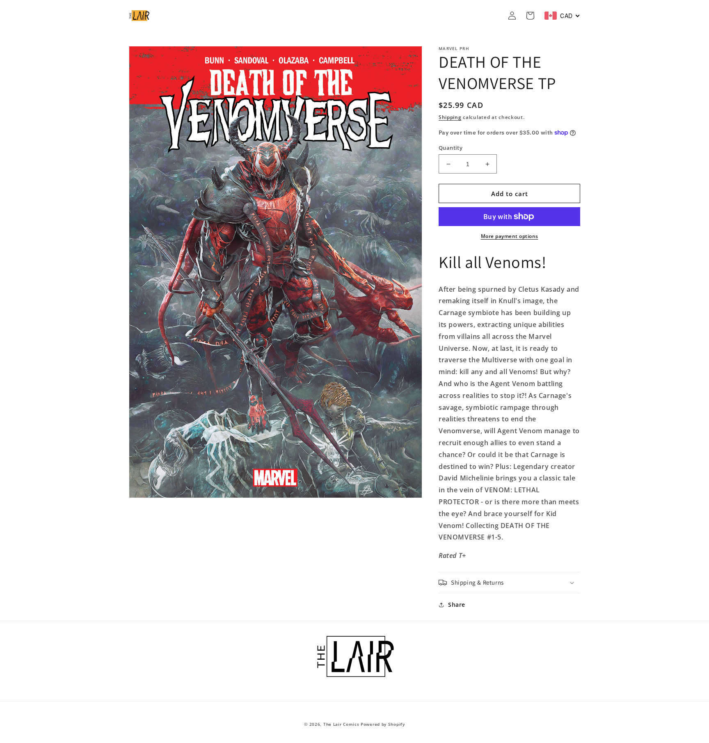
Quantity (450, 147)
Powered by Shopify (383, 724)
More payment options (509, 236)
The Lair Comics (341, 724)
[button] (509, 582)
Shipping (450, 117)
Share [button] (456, 604)
